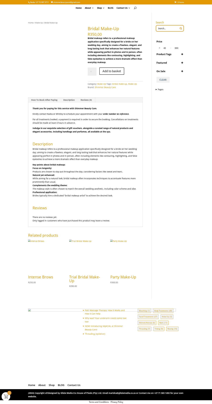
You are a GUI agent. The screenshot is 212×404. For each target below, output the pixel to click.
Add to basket (112, 71)
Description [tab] (69, 100)
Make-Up (39, 22)
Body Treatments (163, 311)
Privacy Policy (117, 402)
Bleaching (144, 311)
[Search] (181, 28)
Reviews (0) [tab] (86, 100)
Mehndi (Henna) (147, 322)
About (88, 8)
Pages (160, 89)
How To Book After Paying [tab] (44, 100)
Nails (163, 322)
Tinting (159, 329)
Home (79, 8)
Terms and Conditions (99, 402)
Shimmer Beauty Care (105, 87)
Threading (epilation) (95, 333)
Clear (163, 79)
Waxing (172, 329)
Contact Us (122, 8)
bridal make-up (119, 84)
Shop (99, 8)
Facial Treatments (148, 316)
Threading (144, 329)
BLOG (110, 8)
